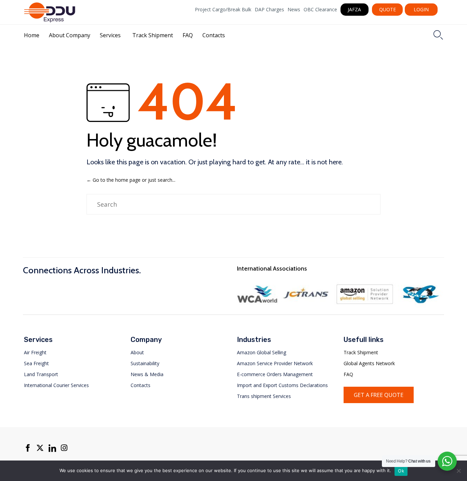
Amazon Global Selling (261, 352)
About (137, 352)
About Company (69, 35)
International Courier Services (56, 385)
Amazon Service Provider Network (275, 363)
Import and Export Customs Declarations (282, 385)
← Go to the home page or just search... (130, 180)
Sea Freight (36, 363)
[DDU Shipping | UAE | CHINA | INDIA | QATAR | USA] (49, 12)
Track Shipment (152, 35)
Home (31, 35)
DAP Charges (269, 9)
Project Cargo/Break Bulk (223, 9)
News (294, 9)
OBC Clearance (320, 9)
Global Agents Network (369, 363)
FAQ (188, 35)
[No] (458, 470)
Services (110, 35)
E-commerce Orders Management (275, 374)
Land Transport (41, 374)
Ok (401, 470)
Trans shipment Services (264, 396)
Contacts (213, 35)
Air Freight (35, 352)
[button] (355, 9)
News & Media (147, 374)
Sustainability (145, 363)
